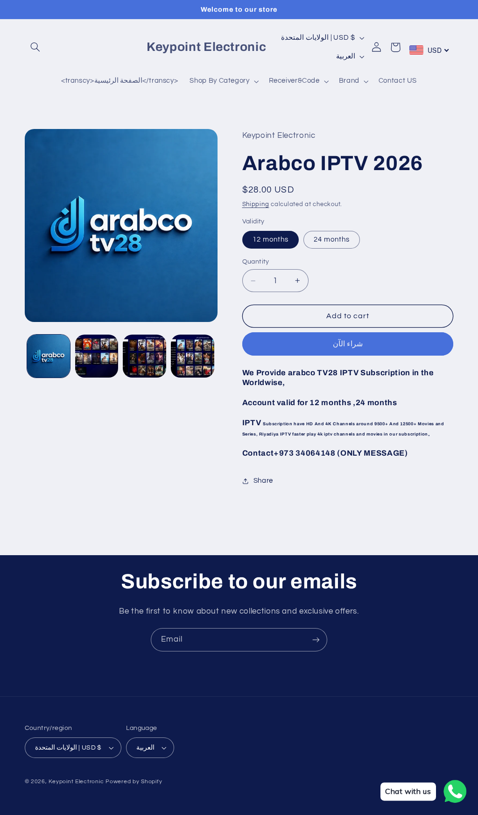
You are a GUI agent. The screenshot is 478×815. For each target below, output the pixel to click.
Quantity (255, 261)
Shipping (255, 204)
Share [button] (263, 480)
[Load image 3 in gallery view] (144, 356)
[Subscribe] (316, 639)
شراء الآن (348, 344)
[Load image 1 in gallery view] (48, 356)
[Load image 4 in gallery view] (192, 356)
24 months (332, 239)
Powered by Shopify (133, 781)
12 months (270, 239)
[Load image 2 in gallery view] (96, 356)
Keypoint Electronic (76, 781)
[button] (35, 47)
